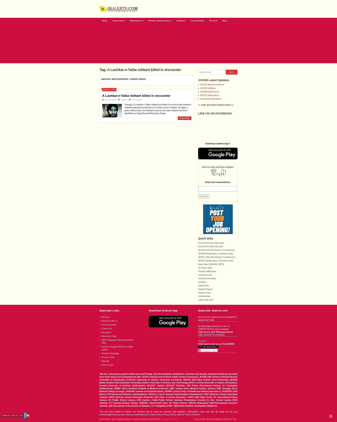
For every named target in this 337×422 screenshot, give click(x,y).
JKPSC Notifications (209, 95)
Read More (184, 118)
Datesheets (203, 285)
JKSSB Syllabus (208, 88)
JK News (180, 21)
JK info (212, 21)
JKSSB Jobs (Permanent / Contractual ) (216, 250)
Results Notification (207, 271)
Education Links (108, 336)
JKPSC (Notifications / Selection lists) (215, 261)
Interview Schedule (207, 278)
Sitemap (105, 361)
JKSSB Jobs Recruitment (212, 85)
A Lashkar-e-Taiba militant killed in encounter (136, 95)
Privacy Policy (108, 357)
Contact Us (106, 328)
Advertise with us (109, 321)
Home (104, 21)
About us (105, 317)
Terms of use (107, 365)
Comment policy (109, 325)
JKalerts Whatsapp (110, 353)
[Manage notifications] (331, 416)
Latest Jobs (117, 21)
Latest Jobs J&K (205, 300)
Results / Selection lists (159, 21)
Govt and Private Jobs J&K (210, 246)
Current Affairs (197, 21)
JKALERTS (112, 100)
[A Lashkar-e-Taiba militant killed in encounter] (112, 110)
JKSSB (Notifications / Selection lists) (215, 253)
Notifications (136, 21)
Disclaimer (106, 332)
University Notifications (211, 99)
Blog (225, 21)
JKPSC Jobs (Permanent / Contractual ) (216, 257)
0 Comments (137, 100)
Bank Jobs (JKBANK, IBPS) (211, 264)
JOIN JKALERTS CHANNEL (211, 335)
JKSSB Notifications (209, 92)
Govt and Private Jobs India (211, 243)
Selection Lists (205, 275)
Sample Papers (205, 289)
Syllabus (202, 282)
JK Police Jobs (205, 268)
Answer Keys (204, 293)
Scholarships (204, 296)
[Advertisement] (168, 43)
